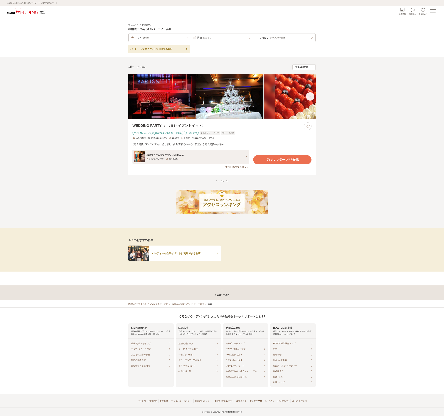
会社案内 (141, 401)
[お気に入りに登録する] (307, 126)
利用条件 (164, 401)
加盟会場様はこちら (224, 401)
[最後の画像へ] (310, 96)
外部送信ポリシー (203, 401)
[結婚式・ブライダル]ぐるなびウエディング (148, 304)
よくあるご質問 (299, 401)
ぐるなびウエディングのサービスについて (269, 401)
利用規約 (153, 401)
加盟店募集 (241, 401)
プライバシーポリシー (181, 401)
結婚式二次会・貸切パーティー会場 (188, 304)
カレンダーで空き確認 (285, 159)
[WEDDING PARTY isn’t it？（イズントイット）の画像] (222, 96)
